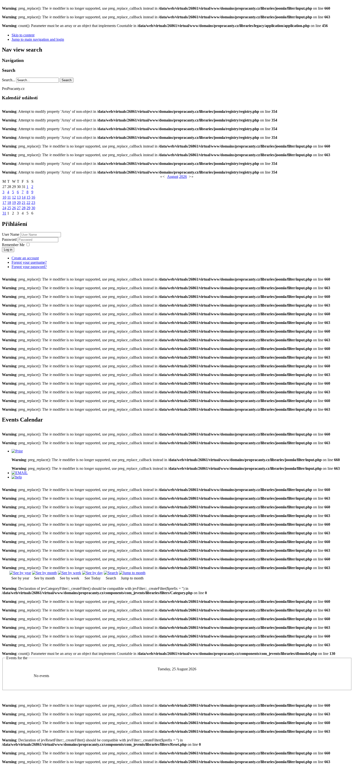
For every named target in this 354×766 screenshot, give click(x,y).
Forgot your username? (29, 262)
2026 (183, 177)
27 (19, 208)
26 (14, 208)
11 (9, 197)
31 (4, 213)
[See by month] (44, 573)
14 (24, 197)
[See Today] (92, 573)
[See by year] (20, 573)
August (172, 177)
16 (33, 197)
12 (14, 197)
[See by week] (69, 573)
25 (9, 208)
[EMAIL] (20, 473)
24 (4, 208)
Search (67, 80)
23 (33, 203)
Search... (8, 80)
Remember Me (13, 245)
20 (19, 203)
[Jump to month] (132, 573)
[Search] (111, 573)
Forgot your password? (29, 267)
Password (10, 239)
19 (14, 203)
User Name (10, 234)
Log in (8, 249)
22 (28, 203)
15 (28, 197)
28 (24, 208)
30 (33, 208)
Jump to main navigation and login (38, 39)
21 (24, 203)
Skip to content (23, 35)
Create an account (25, 258)
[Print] (17, 451)
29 (28, 208)
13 (19, 197)
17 (4, 203)
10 (4, 197)
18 (9, 203)
